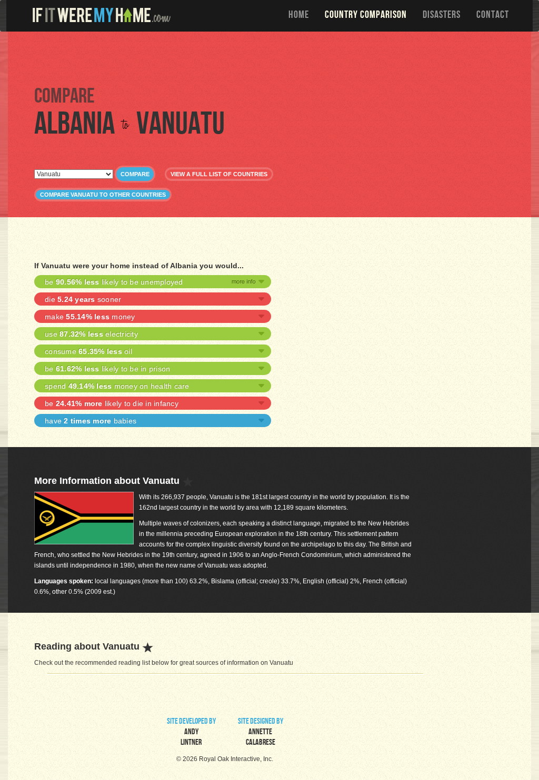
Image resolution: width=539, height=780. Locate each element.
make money (90, 316)
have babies (90, 421)
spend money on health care (117, 386)
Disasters (442, 16)
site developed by (191, 732)
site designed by (260, 732)
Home (298, 16)
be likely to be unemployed (114, 282)
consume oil (88, 351)
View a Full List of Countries (219, 174)
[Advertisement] (272, 58)
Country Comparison (366, 16)
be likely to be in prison (107, 368)
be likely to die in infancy (111, 403)
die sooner (83, 299)
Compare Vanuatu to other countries (103, 194)
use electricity (91, 334)
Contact (492, 16)
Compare (135, 174)
